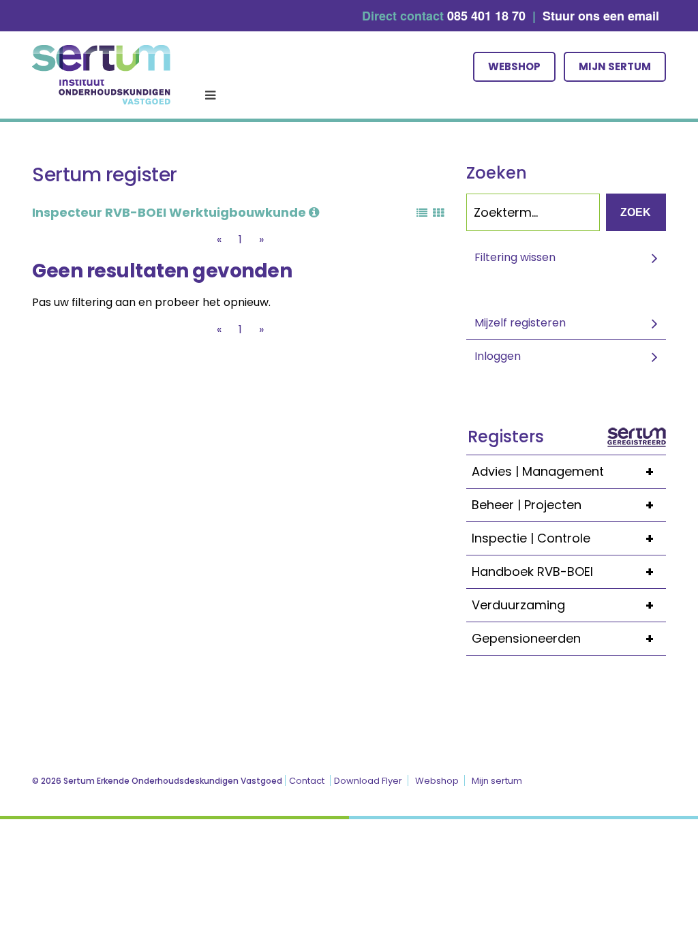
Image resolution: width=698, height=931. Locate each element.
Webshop (514, 66)
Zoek (635, 212)
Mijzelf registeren (520, 323)
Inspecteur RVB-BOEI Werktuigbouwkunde (170, 212)
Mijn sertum (615, 66)
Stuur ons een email (601, 16)
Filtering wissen (515, 257)
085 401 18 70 (486, 16)
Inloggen (497, 356)
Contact (306, 780)
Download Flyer (368, 780)
